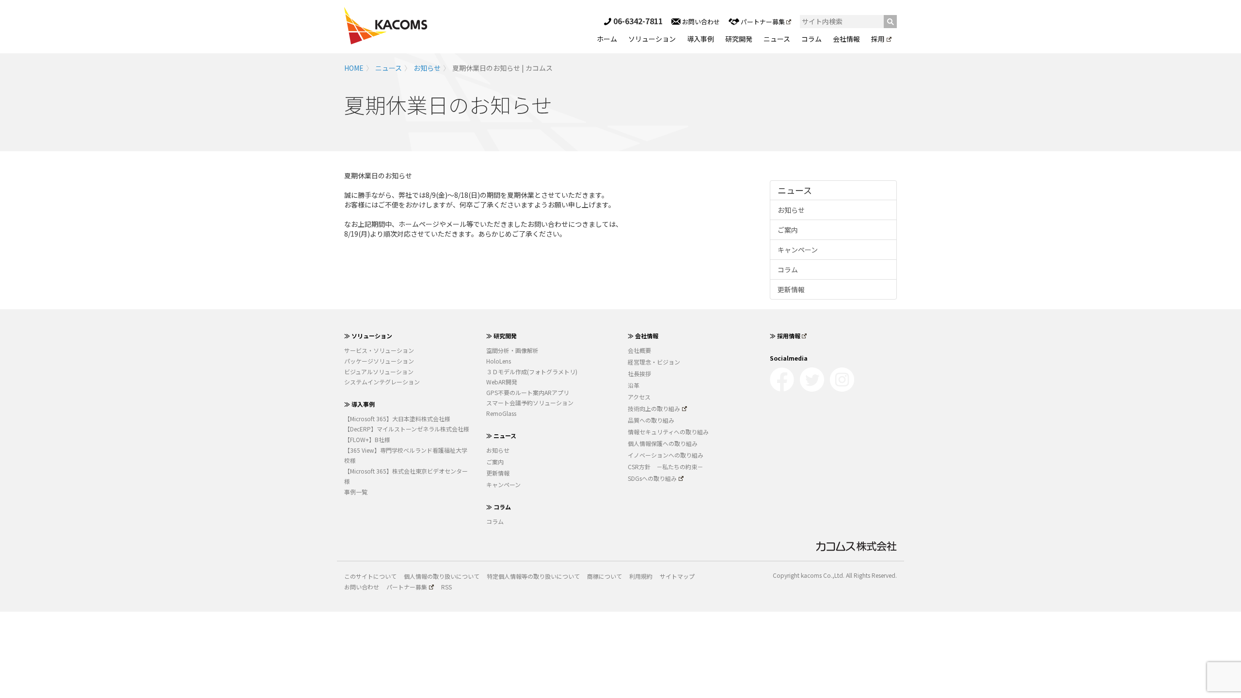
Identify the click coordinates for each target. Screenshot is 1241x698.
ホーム (607, 39)
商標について (604, 576)
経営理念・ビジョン (654, 362)
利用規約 (640, 576)
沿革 (633, 385)
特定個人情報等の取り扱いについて (533, 576)
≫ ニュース (501, 435)
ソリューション (652, 39)
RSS (446, 587)
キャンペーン (798, 249)
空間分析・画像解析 (512, 350)
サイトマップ (677, 576)
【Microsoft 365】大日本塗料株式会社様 (397, 418)
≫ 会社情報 (643, 336)
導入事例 (700, 39)
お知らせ (427, 68)
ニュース (777, 39)
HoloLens (498, 361)
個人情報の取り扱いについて (441, 576)
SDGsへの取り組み (652, 478)
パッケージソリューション (379, 361)
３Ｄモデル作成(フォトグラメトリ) (531, 371)
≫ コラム (498, 507)
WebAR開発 (501, 382)
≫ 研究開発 (501, 336)
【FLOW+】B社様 (367, 439)
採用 (878, 39)
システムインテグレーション (382, 382)
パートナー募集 (762, 21)
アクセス (639, 397)
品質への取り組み (651, 420)
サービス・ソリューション (379, 350)
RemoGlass (501, 413)
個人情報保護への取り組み (663, 443)
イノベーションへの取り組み (665, 455)
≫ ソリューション (368, 336)
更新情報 (791, 289)
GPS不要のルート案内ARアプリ (527, 392)
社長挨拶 (639, 373)
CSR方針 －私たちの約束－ (665, 466)
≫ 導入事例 (359, 404)
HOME (354, 68)
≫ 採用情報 (785, 336)
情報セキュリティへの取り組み (668, 432)
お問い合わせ (700, 21)
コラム (811, 39)
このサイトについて (370, 576)
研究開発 (738, 39)
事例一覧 (355, 492)
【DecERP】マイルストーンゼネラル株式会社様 (406, 429)
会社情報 (846, 39)
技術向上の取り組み (654, 408)
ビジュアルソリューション (379, 371)
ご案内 (788, 230)
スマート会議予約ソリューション (529, 402)
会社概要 (639, 350)
